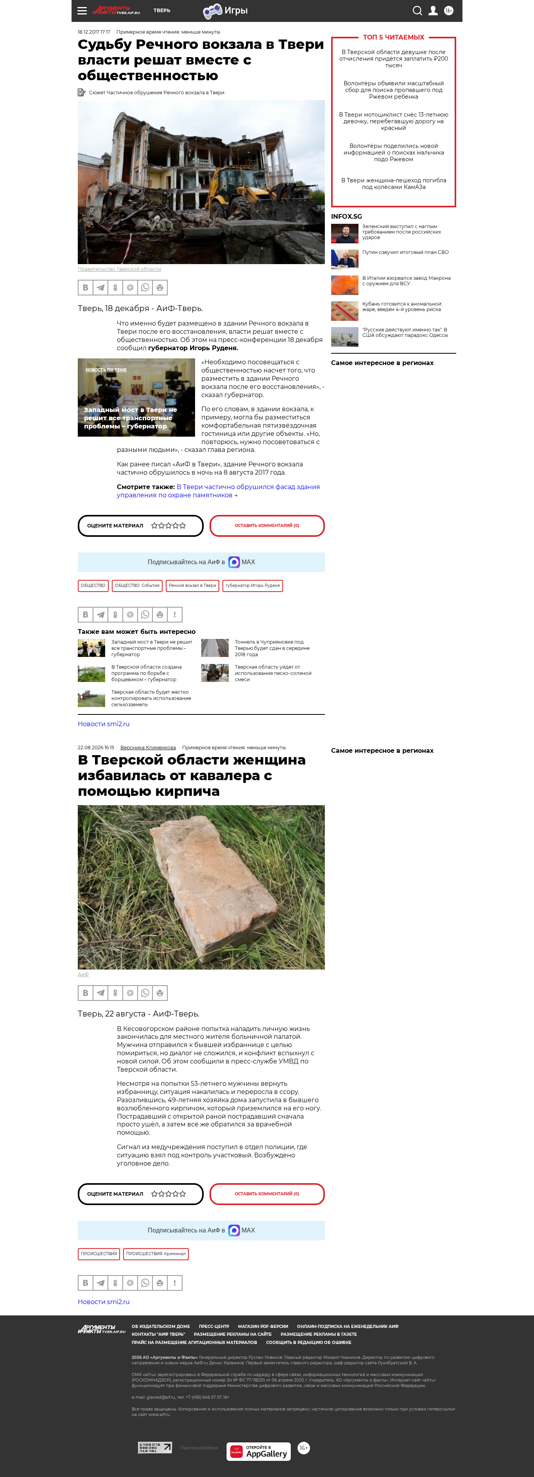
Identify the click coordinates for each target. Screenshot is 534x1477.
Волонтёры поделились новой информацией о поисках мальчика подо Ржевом (394, 153)
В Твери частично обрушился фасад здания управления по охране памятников (218, 491)
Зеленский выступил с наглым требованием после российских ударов (401, 232)
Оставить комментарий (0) (267, 525)
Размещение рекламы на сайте (233, 1334)
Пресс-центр (214, 1326)
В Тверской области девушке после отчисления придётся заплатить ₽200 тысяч (393, 59)
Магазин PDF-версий (263, 1326)
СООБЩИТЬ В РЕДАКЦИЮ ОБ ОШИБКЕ (308, 1342)
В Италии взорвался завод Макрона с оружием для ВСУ (406, 280)
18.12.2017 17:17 (94, 32)
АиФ (83, 974)
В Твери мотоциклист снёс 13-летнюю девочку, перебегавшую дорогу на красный (393, 121)
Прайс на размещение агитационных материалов (194, 1342)
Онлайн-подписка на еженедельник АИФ (348, 1326)
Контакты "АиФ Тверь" (158, 1334)
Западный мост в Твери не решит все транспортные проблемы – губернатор (151, 648)
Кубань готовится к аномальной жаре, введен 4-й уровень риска (401, 306)
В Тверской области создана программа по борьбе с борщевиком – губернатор (146, 673)
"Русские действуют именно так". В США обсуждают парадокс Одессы (405, 332)
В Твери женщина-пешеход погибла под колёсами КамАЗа (393, 184)
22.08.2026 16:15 (96, 747)
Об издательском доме (161, 1326)
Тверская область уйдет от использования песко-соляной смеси (273, 673)
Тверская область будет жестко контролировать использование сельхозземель (151, 698)
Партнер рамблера (199, 1447)
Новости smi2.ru (104, 724)
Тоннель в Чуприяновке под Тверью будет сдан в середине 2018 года (272, 648)
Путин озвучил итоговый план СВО (405, 252)
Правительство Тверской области (119, 269)
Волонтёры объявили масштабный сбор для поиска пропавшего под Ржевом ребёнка (394, 90)
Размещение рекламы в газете (319, 1334)
